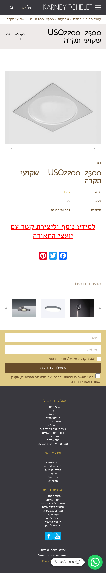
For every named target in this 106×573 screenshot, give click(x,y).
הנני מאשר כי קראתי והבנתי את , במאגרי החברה (56, 379)
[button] (95, 562)
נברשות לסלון (53, 525)
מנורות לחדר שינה (53, 507)
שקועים (63, 19)
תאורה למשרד (53, 522)
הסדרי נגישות (53, 470)
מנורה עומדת (53, 421)
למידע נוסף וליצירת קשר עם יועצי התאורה (53, 231)
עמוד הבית (93, 19)
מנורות (53, 414)
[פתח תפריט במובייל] (98, 7)
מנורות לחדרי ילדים (53, 503)
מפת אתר (53, 473)
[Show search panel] (11, 7)
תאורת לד (53, 514)
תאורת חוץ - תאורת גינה (53, 443)
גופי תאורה (53, 406)
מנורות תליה (53, 418)
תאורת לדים (53, 518)
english (53, 481)
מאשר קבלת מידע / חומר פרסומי (71, 359)
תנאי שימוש (53, 462)
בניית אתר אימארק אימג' (53, 555)
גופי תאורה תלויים (53, 432)
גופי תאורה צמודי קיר (53, 429)
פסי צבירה (53, 440)
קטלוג (77, 19)
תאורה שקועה (53, 436)
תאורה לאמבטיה (53, 510)
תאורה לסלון (53, 496)
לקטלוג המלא (15, 34)
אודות (53, 458)
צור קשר (53, 477)
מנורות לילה (53, 425)
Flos (67, 192)
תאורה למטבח (53, 499)
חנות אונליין (53, 410)
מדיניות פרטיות (53, 466)
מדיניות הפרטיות (33, 377)
